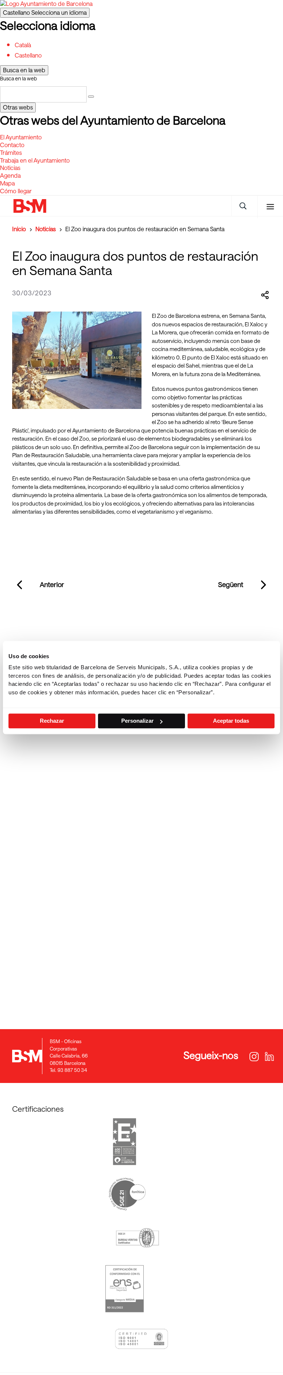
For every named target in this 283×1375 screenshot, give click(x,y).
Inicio (19, 228)
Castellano (45, 12)
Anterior (52, 584)
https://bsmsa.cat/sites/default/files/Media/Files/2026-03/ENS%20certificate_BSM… (124, 1289)
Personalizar (137, 721)
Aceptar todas (231, 721)
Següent (230, 584)
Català (23, 44)
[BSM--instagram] (252, 1057)
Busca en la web (18, 78)
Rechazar (52, 721)
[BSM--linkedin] (265, 1057)
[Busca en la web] (91, 97)
